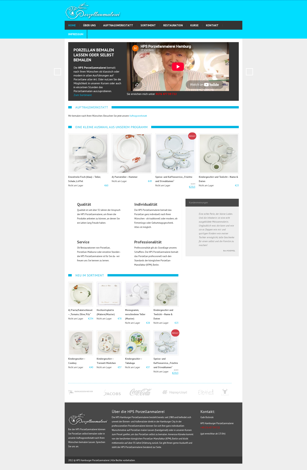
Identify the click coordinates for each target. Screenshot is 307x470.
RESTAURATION (173, 25)
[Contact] (3, 52)
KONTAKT (212, 25)
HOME (72, 25)
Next (249, 71)
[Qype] (3, 58)
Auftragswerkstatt (138, 115)
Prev (57, 71)
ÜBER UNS (89, 25)
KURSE (194, 25)
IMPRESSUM (75, 34)
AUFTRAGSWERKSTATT (118, 25)
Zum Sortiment (83, 95)
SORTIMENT (148, 25)
